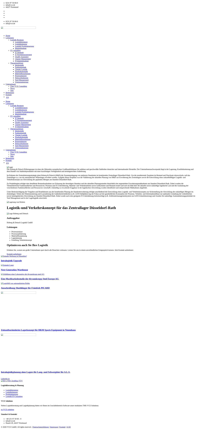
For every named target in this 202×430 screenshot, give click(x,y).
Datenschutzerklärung (41, 427)
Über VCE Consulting (18, 86)
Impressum (54, 427)
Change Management (23, 59)
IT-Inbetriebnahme (22, 61)
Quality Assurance (22, 57)
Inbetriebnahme (20, 48)
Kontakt (9, 95)
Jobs (12, 91)
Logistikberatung (21, 42)
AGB (69, 427)
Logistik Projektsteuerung (24, 46)
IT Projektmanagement (23, 55)
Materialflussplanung (22, 74)
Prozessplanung (21, 76)
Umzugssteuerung (21, 82)
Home (8, 36)
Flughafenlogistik (21, 72)
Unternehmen (11, 84)
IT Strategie (19, 53)
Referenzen (10, 93)
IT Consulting (15, 50)
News (12, 88)
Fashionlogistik (20, 67)
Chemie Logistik (21, 69)
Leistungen (10, 38)
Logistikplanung (21, 44)
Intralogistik (19, 65)
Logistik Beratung (17, 40)
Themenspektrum (16, 63)
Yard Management (22, 80)
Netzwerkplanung (21, 78)
